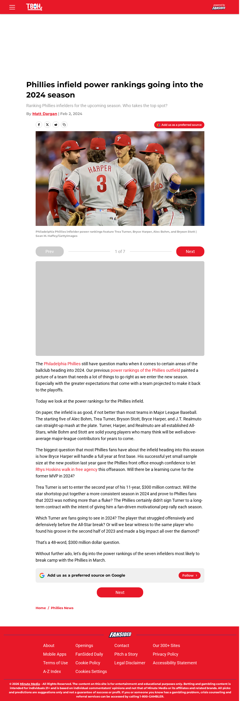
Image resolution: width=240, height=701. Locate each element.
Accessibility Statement (175, 662)
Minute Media (30, 684)
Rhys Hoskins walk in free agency (67, 469)
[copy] (64, 124)
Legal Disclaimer (129, 662)
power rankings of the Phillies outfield (145, 370)
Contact (121, 645)
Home (41, 608)
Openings (84, 645)
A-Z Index (52, 671)
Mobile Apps (54, 654)
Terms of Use (55, 662)
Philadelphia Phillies (63, 363)
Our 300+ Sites (166, 645)
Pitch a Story (126, 654)
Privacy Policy (165, 654)
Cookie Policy (87, 662)
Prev (49, 251)
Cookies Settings (91, 671)
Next (190, 251)
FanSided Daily (89, 654)
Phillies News (62, 608)
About (48, 645)
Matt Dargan (44, 114)
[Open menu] (12, 7)
